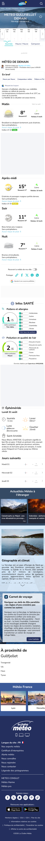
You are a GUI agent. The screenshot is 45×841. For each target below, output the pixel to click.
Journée (8, 43)
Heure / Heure (21, 43)
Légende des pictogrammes (15, 770)
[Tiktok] (37, 797)
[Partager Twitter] (27, 275)
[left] (2, 34)
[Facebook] (7, 797)
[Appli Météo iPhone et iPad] (14, 809)
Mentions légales (11, 818)
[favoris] (40, 16)
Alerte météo (7, 754)
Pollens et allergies (17, 309)
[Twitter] (13, 797)
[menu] (4, 3)
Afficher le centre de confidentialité (24, 829)
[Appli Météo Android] (31, 809)
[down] (22, 585)
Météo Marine (8, 782)
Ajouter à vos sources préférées (24, 281)
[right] (43, 34)
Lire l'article (34, 639)
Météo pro (6, 786)
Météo (2, 8)
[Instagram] (25, 797)
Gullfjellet (22, 8)
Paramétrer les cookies (34, 825)
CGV (27, 818)
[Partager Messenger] (32, 275)
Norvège (8, 8)
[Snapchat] (19, 797)
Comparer (35, 43)
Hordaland (15, 8)
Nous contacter (8, 766)
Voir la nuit (36, 104)
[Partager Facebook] (21, 275)
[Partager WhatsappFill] (37, 275)
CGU (21, 818)
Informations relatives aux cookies (23, 821)
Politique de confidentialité (14, 825)
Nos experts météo (10, 746)
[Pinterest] (31, 797)
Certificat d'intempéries (12, 750)
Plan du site (35, 818)
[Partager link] (16, 275)
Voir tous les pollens (28, 332)
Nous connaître (8, 758)
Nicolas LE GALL (24, 66)
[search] (41, 3)
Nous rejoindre (8, 762)
